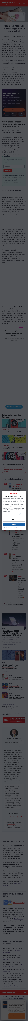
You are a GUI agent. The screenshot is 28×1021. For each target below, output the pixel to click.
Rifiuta (14, 520)
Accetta (14, 524)
